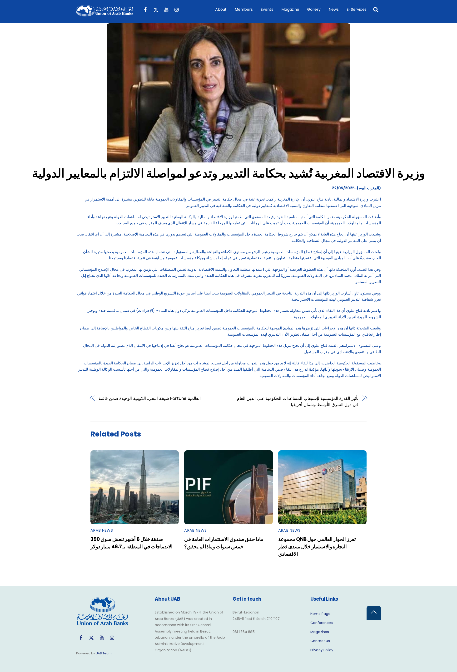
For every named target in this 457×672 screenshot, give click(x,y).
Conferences (321, 622)
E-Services (357, 9)
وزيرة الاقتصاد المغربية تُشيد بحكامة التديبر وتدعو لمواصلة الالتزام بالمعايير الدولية (228, 173)
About (221, 9)
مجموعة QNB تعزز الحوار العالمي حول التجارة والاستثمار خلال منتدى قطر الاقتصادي (317, 546)
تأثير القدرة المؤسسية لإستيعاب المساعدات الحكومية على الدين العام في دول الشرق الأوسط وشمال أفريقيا (297, 401)
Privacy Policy (321, 649)
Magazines (319, 631)
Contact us (320, 640)
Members (244, 9)
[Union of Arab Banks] (104, 14)
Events (267, 9)
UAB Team (104, 653)
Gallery (314, 9)
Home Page (320, 613)
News (334, 9)
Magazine (290, 9)
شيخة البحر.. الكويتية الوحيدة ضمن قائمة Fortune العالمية (150, 398)
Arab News (101, 530)
